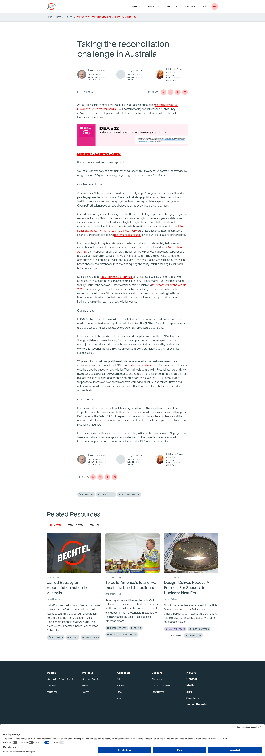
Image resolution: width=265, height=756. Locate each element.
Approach (171, 6)
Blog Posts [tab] (55, 525)
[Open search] (205, 6)
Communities (106, 494)
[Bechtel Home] (51, 6)
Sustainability (129, 494)
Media (59, 17)
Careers (190, 6)
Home (49, 17)
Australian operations (139, 365)
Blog (69, 17)
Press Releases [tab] (75, 525)
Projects (153, 6)
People (136, 6)
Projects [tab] (94, 525)
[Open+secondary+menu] (214, 6)
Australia (87, 494)
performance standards (127, 234)
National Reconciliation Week (116, 276)
